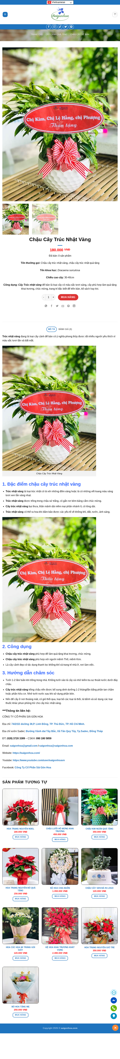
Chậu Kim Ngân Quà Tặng (99, 829)
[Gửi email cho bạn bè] (62, 306)
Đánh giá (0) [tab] (65, 329)
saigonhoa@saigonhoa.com (56, 745)
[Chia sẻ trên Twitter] (57, 306)
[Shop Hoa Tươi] (60, 14)
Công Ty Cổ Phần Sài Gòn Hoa (33, 767)
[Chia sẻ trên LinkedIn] (74, 306)
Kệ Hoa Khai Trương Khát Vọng (60, 948)
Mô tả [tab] (51, 329)
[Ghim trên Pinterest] (68, 306)
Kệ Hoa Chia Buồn (60, 888)
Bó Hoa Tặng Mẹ (21, 1007)
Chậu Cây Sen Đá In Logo (99, 888)
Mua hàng (68, 297)
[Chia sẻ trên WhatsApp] (45, 306)
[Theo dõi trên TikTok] (60, 26)
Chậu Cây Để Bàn (79, 34)
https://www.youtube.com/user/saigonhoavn (39, 760)
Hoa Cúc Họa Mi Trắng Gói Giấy (20, 948)
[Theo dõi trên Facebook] (48, 26)
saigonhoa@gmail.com (23, 745)
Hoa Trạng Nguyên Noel (20, 829)
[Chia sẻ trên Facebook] (51, 306)
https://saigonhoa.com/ (26, 753)
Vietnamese (58, 2)
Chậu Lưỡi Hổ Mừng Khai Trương (60, 829)
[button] (5, 14)
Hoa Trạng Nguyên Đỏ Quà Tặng (20, 889)
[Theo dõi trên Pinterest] (71, 26)
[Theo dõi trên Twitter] (65, 26)
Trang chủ (37, 34)
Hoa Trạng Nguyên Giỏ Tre (99, 947)
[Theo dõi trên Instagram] (54, 26)
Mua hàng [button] (20, 837)
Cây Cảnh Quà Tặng (57, 34)
